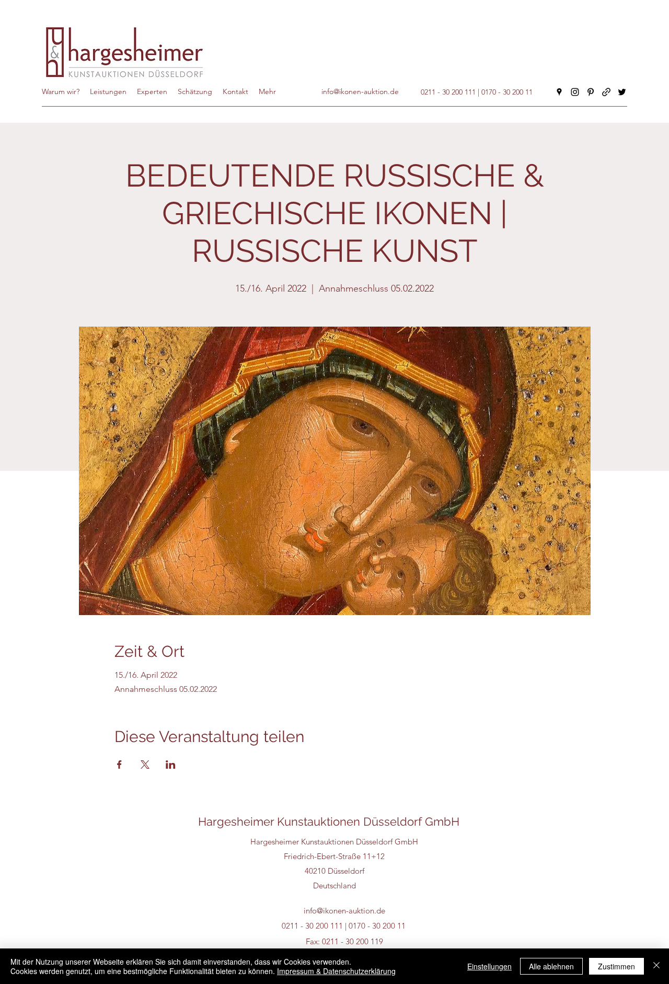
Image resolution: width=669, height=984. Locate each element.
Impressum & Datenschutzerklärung (336, 971)
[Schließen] (656, 966)
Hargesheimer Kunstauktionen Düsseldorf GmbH (328, 821)
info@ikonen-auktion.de (344, 911)
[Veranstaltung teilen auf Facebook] (119, 764)
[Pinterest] (590, 92)
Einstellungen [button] (489, 966)
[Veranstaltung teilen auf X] (145, 764)
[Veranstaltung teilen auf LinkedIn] (171, 764)
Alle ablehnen (551, 966)
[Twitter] (622, 92)
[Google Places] (559, 92)
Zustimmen (616, 966)
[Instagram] (575, 92)
